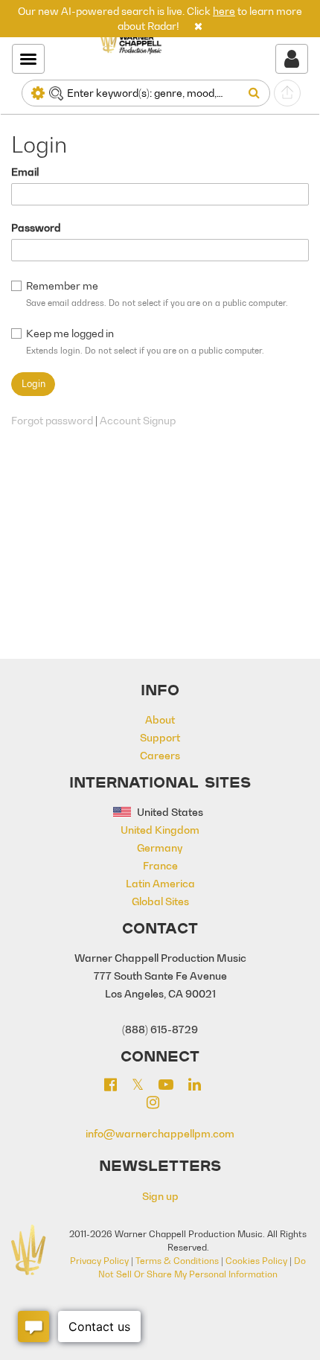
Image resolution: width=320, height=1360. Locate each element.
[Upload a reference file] (287, 93)
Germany (160, 847)
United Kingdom (160, 829)
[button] (198, 25)
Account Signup (138, 420)
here (224, 10)
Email (25, 171)
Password (36, 227)
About (160, 719)
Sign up (160, 1196)
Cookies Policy (256, 1260)
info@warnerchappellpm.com (160, 1133)
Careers (160, 755)
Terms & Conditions (177, 1260)
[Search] (257, 93)
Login (33, 383)
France (160, 865)
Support (160, 737)
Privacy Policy (99, 1260)
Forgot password (52, 420)
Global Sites (160, 901)
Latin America (160, 883)
